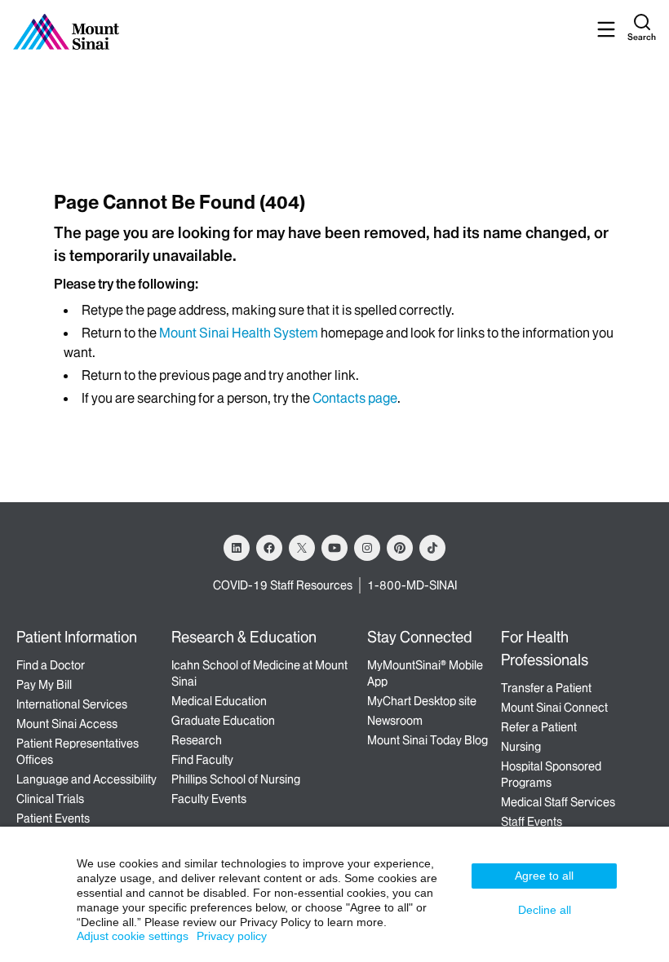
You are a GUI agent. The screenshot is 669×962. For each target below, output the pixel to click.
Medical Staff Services (558, 802)
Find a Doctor (50, 665)
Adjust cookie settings (132, 935)
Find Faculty (202, 759)
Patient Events (53, 818)
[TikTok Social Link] (432, 548)
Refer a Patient (539, 727)
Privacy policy (232, 935)
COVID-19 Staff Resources (282, 585)
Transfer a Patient (546, 688)
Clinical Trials (50, 799)
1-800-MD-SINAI (412, 585)
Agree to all (544, 875)
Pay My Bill (44, 684)
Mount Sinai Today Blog (427, 740)
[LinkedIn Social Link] (237, 548)
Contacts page (354, 398)
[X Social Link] (302, 548)
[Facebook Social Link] (269, 548)
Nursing (521, 746)
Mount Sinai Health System (238, 332)
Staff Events (531, 821)
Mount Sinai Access (66, 724)
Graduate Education (223, 720)
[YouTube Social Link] (334, 548)
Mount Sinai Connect (554, 707)
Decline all (544, 909)
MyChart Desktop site (421, 701)
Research (196, 740)
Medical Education (219, 701)
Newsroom (395, 720)
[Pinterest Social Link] (400, 548)
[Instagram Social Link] (367, 548)
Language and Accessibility (86, 779)
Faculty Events (208, 799)
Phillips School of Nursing (235, 779)
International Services (71, 704)
